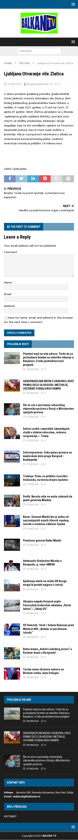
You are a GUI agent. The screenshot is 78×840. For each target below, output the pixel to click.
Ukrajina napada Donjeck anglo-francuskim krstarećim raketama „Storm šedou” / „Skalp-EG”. (47, 605)
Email (8, 294)
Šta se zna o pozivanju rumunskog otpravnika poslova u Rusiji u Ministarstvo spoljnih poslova (48, 408)
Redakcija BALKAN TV (39, 84)
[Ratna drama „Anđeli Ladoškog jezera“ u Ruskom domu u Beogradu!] (12, 653)
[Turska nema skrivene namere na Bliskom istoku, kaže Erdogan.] (12, 674)
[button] (72, 4)
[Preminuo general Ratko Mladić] (12, 545)
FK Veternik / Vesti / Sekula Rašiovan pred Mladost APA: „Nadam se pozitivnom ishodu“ (48, 629)
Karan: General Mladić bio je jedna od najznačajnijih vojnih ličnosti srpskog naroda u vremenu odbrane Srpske (46, 520)
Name (8, 282)
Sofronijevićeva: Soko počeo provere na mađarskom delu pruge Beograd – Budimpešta (47, 456)
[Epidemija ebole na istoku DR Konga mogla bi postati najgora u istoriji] (12, 585)
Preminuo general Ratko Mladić (42, 540)
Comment (10, 252)
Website (9, 306)
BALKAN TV (49, 836)
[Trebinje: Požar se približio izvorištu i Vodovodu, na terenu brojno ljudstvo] (12, 480)
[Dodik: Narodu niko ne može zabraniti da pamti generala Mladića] (12, 501)
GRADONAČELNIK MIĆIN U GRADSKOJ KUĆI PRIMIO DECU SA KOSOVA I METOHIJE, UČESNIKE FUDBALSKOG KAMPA (48, 384)
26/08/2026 (32, 589)
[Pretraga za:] (39, 51)
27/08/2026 (32, 416)
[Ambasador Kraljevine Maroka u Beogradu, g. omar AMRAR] (12, 565)
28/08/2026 (32, 369)
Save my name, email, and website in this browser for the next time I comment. (38, 319)
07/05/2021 (14, 84)
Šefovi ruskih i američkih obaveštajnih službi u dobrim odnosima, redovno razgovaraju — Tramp (46, 432)
